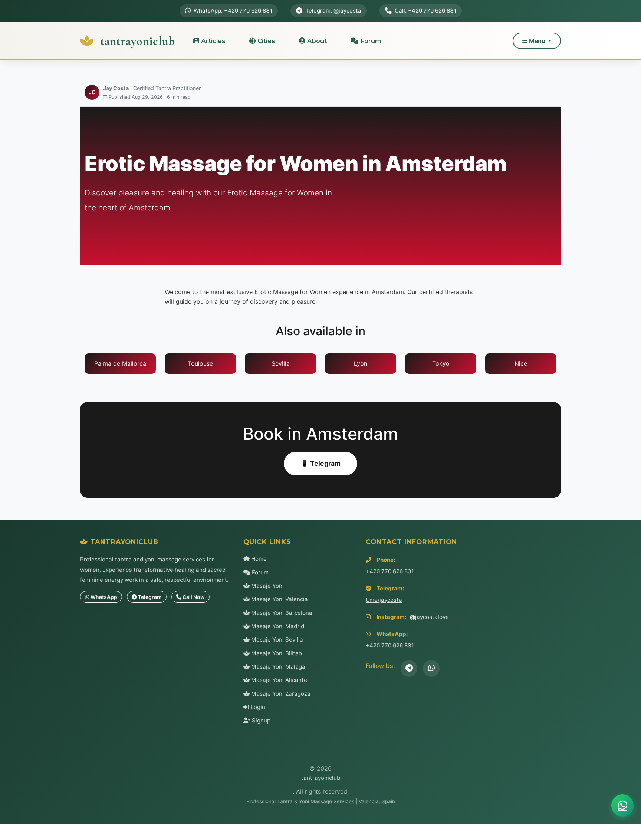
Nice (521, 363)
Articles (212, 41)
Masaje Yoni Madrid (277, 626)
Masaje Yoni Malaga (277, 666)
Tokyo (441, 363)
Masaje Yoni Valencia (279, 599)
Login (257, 707)
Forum (369, 41)
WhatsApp (103, 597)
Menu (537, 41)
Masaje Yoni (267, 585)
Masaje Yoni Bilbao (276, 653)
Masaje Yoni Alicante (278, 679)
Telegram (149, 597)
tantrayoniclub (136, 41)
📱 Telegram (320, 463)
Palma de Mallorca (120, 363)
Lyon (360, 363)
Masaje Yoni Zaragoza (280, 693)
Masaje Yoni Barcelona (281, 612)
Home (258, 558)
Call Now (193, 597)
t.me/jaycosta (384, 599)
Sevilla (281, 363)
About (316, 41)
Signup (260, 720)
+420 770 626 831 (390, 571)
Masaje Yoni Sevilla (276, 639)
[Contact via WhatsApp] (622, 805)
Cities (265, 41)
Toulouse (200, 363)
